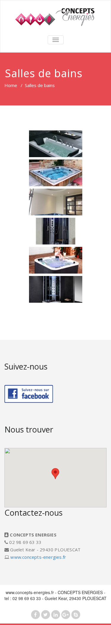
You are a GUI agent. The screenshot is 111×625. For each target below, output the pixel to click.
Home (10, 85)
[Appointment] (55, 16)
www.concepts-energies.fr (38, 557)
